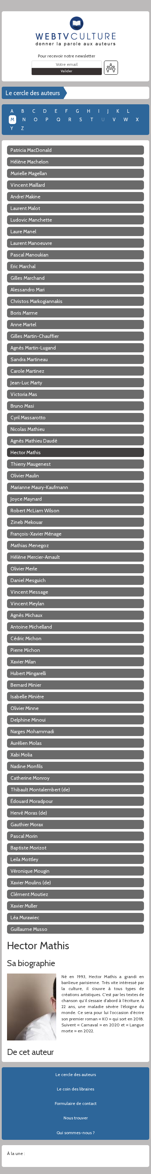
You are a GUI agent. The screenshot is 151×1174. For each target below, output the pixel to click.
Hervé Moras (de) (29, 813)
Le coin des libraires (75, 1089)
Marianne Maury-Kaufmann (39, 487)
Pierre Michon (25, 650)
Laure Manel (23, 231)
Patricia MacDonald (31, 150)
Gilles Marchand (28, 278)
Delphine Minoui (28, 720)
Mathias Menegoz (30, 545)
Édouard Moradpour (32, 801)
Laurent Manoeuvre (31, 243)
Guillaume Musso (29, 929)
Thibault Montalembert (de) (40, 789)
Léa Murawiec (25, 917)
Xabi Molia (21, 755)
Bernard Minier (26, 685)
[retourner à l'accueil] (75, 31)
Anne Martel (23, 324)
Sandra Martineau (29, 359)
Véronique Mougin (30, 871)
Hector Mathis (26, 452)
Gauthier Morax (27, 824)
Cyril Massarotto (28, 417)
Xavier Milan (23, 662)
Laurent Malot (25, 208)
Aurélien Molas (26, 743)
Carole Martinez (27, 371)
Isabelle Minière (27, 696)
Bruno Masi (22, 406)
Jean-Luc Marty (26, 382)
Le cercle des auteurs (33, 93)
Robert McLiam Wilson (35, 510)
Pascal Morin (24, 836)
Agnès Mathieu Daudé (34, 441)
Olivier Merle (24, 569)
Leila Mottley (24, 859)
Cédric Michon (26, 638)
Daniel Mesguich (28, 580)
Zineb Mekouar (26, 522)
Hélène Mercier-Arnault (35, 557)
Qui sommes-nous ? (76, 1132)
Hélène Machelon (29, 162)
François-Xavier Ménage (36, 534)
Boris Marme (24, 313)
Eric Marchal (23, 266)
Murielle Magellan (29, 173)
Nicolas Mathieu (28, 429)
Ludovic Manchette (31, 220)
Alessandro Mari (28, 289)
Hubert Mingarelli (28, 673)
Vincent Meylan (27, 603)
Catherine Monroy (30, 778)
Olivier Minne (25, 708)
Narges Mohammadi (32, 731)
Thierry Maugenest (31, 464)
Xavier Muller (24, 906)
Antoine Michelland (31, 627)
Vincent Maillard (28, 185)
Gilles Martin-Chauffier (35, 336)
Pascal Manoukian (29, 255)
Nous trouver (76, 1117)
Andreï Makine (25, 196)
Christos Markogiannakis (37, 301)
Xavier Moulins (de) (31, 882)
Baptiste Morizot (28, 848)
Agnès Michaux (26, 615)
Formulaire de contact (76, 1103)
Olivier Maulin (25, 475)
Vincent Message (29, 592)
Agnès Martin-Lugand (33, 348)
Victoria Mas (24, 394)
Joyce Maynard (26, 499)
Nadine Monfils (27, 766)
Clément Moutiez (29, 894)
